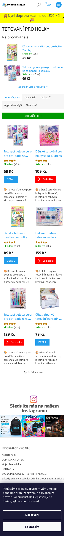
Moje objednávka (11, 464)
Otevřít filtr (33, 115)
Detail (11, 179)
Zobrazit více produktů (31, 86)
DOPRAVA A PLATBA (13, 460)
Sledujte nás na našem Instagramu (34, 408)
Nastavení (32, 515)
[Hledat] (39, 4)
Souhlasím (32, 527)
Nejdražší (45, 97)
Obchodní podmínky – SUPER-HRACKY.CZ (24, 474)
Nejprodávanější (13, 105)
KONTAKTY (8, 469)
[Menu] (58, 4)
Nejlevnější (30, 97)
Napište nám (9, 455)
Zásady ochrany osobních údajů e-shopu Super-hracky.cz (33, 479)
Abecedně (31, 105)
